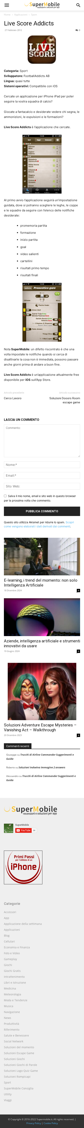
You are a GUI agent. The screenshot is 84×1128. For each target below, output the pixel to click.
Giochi (8, 965)
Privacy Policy (33, 1123)
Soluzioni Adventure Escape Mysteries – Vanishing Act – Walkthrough (40, 727)
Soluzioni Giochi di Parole (20, 1065)
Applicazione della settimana (23, 924)
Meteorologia (12, 994)
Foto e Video (12, 953)
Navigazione (12, 1012)
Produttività (11, 1024)
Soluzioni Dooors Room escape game (64, 400)
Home (7, 14)
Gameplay (10, 959)
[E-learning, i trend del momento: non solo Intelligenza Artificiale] (42, 557)
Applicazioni (20, 14)
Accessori (10, 912)
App (6, 918)
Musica (8, 1006)
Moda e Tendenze (15, 1000)
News (7, 1018)
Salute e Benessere (16, 1035)
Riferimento (11, 1029)
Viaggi (8, 1100)
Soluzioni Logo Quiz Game (21, 1071)
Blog (7, 935)
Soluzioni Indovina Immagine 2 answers (42, 767)
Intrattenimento (14, 977)
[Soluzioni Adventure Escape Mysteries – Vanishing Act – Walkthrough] (42, 689)
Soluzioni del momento (19, 1047)
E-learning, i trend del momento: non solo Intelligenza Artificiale (40, 583)
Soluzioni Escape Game (19, 1053)
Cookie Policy (51, 1123)
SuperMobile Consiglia (18, 1088)
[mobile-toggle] (6, 5)
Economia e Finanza (17, 947)
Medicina (10, 988)
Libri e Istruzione (15, 982)
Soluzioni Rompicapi (17, 1076)
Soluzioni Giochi (14, 1059)
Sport (34, 14)
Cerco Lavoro (12, 398)
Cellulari (9, 941)
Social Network (13, 1041)
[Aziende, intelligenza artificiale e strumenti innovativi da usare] (42, 617)
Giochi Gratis (12, 971)
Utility (8, 1094)
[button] (78, 5)
